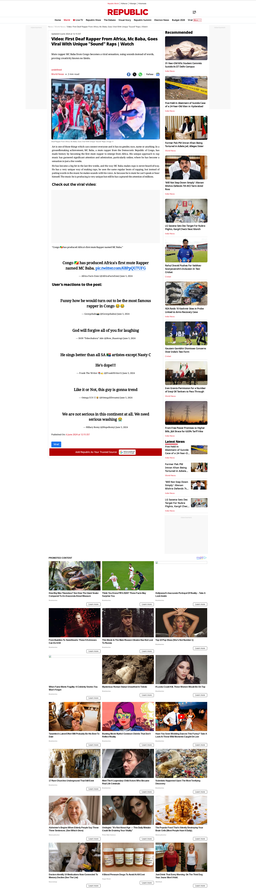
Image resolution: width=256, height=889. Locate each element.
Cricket (168, 277)
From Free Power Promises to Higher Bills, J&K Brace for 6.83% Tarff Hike (185, 429)
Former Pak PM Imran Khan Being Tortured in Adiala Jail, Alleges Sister (184, 144)
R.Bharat (124, 3)
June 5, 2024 (126, 276)
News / (51, 27)
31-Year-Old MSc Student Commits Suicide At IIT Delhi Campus (183, 65)
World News (57, 74)
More (196, 20)
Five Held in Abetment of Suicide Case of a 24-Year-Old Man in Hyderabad (185, 104)
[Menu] (193, 12)
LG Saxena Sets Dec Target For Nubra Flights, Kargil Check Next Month (185, 227)
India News (170, 71)
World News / (60, 27)
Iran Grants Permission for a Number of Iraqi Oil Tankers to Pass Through (185, 390)
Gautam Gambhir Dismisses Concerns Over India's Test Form (185, 350)
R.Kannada (142, 3)
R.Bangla (133, 3)
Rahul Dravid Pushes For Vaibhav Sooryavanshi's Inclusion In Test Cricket (183, 269)
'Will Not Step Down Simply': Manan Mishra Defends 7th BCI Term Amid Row (184, 186)
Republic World (113, 3)
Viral (56, 444)
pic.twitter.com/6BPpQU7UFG (120, 268)
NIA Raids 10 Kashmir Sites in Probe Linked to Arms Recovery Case (184, 310)
